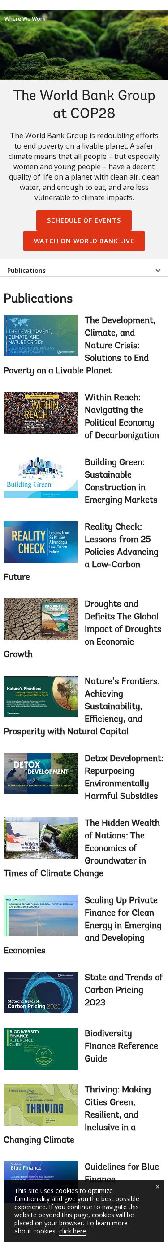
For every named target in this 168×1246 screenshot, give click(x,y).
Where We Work (25, 18)
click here (72, 1231)
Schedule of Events (84, 220)
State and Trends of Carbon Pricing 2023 (124, 991)
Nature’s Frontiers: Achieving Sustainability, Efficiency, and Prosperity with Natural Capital (82, 707)
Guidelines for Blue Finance (122, 1174)
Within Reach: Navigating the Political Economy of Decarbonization (122, 417)
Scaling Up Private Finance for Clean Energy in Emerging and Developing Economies (83, 926)
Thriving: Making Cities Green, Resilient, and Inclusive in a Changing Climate (77, 1115)
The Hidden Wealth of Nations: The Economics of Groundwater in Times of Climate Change (82, 848)
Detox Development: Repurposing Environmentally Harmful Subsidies (124, 778)
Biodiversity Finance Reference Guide (121, 1047)
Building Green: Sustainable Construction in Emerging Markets (121, 481)
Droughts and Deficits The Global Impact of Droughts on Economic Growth (83, 629)
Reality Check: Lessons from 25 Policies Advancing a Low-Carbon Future (81, 552)
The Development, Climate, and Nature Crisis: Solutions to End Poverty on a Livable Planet (79, 346)
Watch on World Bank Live (84, 241)
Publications (26, 270)
